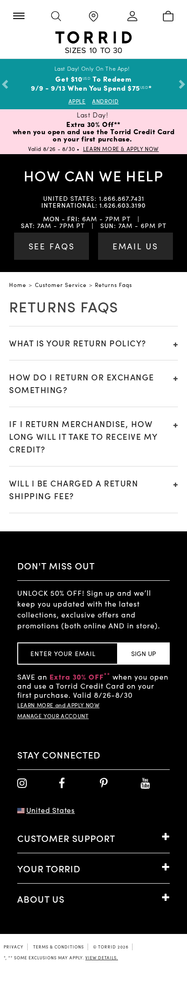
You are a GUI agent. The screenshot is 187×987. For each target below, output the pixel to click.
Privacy (14, 946)
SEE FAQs (52, 246)
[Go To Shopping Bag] (168, 17)
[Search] (55, 17)
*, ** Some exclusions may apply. (61, 957)
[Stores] (93, 17)
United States (50, 810)
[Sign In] (130, 17)
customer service (61, 284)
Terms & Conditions (58, 946)
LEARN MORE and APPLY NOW (58, 705)
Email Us (135, 246)
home (17, 284)
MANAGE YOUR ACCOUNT (53, 716)
